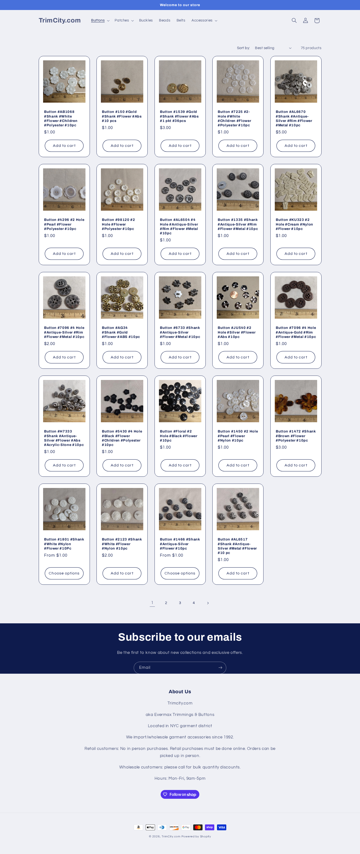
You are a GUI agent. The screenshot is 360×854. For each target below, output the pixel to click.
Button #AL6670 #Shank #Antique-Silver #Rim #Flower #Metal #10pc (294, 118)
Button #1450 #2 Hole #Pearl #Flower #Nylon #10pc (238, 435)
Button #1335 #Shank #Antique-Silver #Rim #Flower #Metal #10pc (238, 224)
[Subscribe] (220, 668)
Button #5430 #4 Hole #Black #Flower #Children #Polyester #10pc (122, 438)
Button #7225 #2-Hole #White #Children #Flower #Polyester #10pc (234, 118)
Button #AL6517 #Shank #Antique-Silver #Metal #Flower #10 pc (237, 546)
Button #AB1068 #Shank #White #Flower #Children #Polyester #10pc (60, 118)
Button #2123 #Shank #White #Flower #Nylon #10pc (122, 543)
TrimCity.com (171, 836)
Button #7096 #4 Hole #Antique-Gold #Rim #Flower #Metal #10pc (296, 332)
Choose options (64, 573)
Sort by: (243, 48)
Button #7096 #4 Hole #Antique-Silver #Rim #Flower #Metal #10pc (64, 332)
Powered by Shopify (196, 836)
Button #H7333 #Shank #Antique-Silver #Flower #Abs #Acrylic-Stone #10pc (64, 438)
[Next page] (207, 603)
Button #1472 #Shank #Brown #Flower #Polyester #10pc (296, 435)
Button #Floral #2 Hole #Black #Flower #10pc (178, 435)
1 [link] (152, 603)
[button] (99, 20)
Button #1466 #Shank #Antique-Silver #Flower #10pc (180, 543)
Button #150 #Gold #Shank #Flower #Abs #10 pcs (122, 116)
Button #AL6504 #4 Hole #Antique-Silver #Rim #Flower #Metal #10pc (179, 226)
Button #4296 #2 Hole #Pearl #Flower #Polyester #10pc (64, 224)
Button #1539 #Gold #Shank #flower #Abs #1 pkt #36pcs (179, 116)
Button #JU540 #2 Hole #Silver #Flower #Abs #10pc (236, 332)
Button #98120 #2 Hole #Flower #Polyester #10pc (118, 224)
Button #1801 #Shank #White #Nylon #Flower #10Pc (64, 543)
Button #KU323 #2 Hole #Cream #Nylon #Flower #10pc (294, 224)
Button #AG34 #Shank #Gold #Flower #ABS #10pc (121, 332)
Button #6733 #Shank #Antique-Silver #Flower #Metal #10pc (180, 332)
